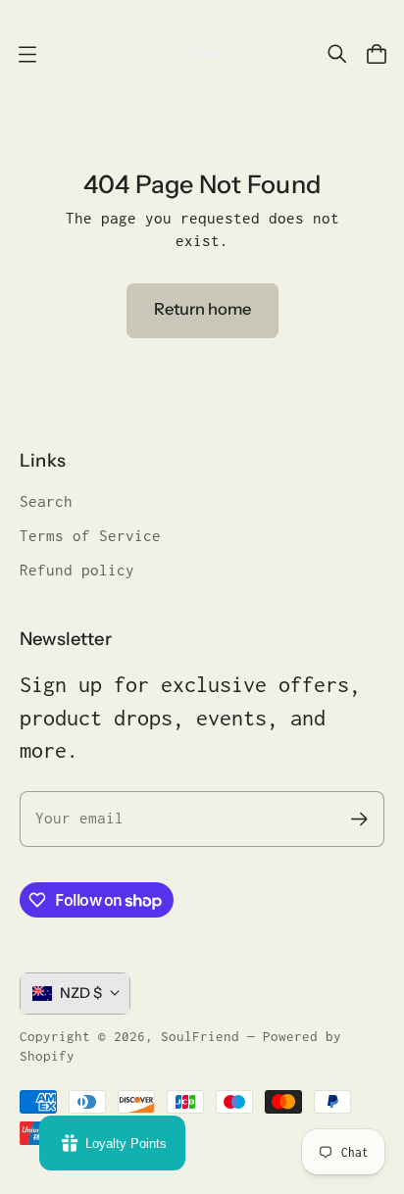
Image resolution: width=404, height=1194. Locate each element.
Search (46, 501)
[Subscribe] (359, 819)
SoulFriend (200, 1036)
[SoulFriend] (202, 54)
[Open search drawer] (337, 54)
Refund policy (77, 570)
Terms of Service (90, 535)
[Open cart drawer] (376, 54)
